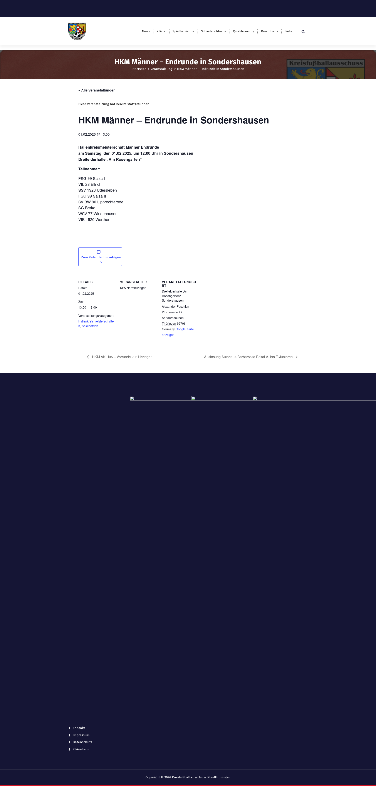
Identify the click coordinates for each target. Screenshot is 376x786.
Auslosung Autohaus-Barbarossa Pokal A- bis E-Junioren (249, 356)
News (146, 31)
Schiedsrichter (211, 31)
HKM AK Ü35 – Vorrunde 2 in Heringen (122, 356)
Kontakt (79, 728)
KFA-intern (81, 749)
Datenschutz (82, 742)
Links (288, 31)
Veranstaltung (162, 69)
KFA (159, 31)
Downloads (269, 31)
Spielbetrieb (181, 31)
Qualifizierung (243, 31)
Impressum (81, 735)
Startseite (139, 69)
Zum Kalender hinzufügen (101, 257)
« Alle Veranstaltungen (97, 90)
